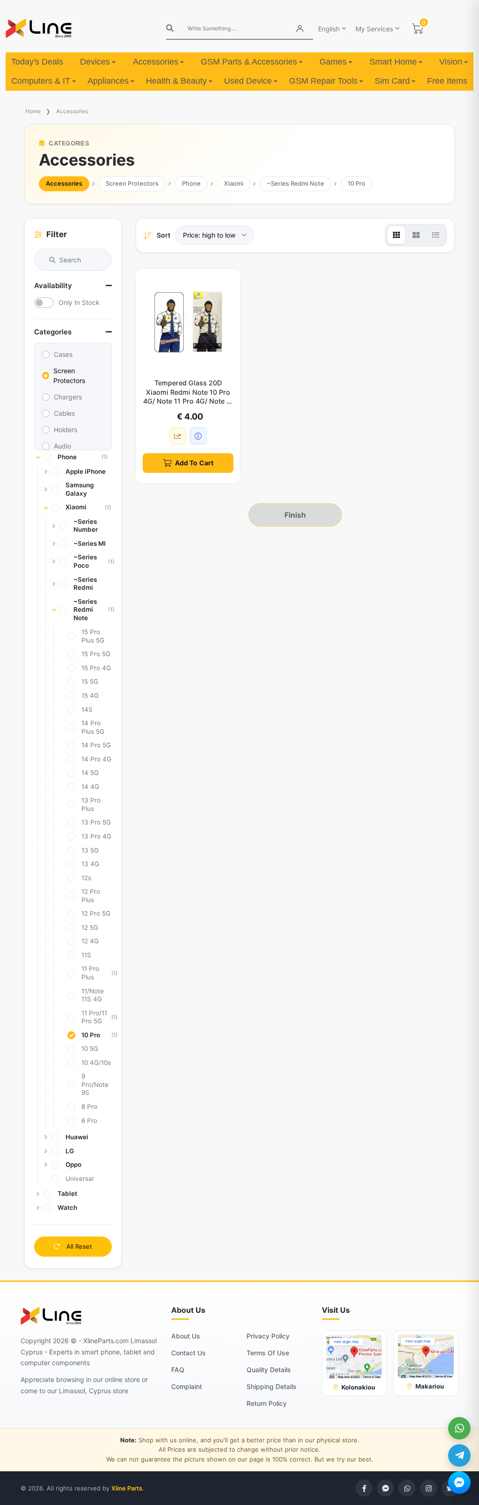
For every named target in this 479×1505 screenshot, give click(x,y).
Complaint (186, 1386)
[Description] (198, 435)
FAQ (177, 1370)
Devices (95, 61)
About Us (185, 1336)
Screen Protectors (132, 183)
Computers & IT (40, 81)
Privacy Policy (268, 1336)
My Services (374, 29)
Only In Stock (79, 302)
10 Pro (356, 183)
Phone (191, 183)
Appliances (108, 81)
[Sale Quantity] (177, 435)
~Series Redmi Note (295, 183)
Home (33, 111)
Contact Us (188, 1353)
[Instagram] (428, 1488)
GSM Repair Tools (323, 81)
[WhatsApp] (459, 1428)
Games (333, 61)
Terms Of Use (268, 1353)
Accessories (155, 61)
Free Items (447, 81)
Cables (64, 413)
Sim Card (392, 81)
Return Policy (267, 1403)
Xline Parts (126, 1488)
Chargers (68, 397)
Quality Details (269, 1370)
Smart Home (393, 61)
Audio (62, 446)
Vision (450, 61)
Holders (65, 430)
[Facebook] (364, 1488)
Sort (163, 235)
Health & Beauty (176, 81)
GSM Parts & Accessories (249, 61)
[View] (396, 235)
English (329, 29)
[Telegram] (459, 1455)
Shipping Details (272, 1386)
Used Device (248, 81)
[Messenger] (459, 1482)
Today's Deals (37, 61)
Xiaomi (233, 183)
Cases (63, 354)
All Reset (78, 1246)
